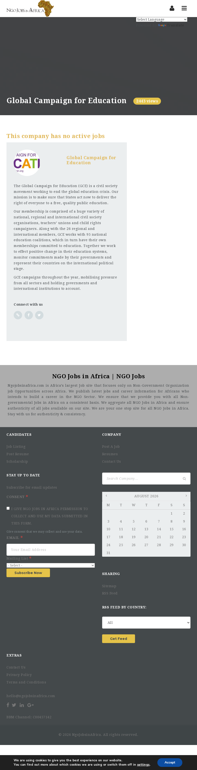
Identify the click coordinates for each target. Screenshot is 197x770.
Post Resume (17, 454)
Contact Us (111, 461)
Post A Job (111, 446)
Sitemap (109, 586)
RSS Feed (110, 593)
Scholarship (17, 461)
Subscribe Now (28, 573)
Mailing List (17, 558)
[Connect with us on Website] (18, 315)
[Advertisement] (98, 60)
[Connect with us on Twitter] (39, 315)
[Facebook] (8, 705)
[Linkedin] (21, 705)
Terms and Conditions (26, 682)
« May (107, 496)
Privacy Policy (19, 675)
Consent (16, 497)
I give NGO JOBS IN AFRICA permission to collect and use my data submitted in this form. (49, 516)
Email (13, 538)
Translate (175, 25)
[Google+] (30, 705)
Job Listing (16, 446)
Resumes (110, 454)
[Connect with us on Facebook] (29, 315)
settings (143, 765)
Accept (170, 762)
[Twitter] (14, 705)
